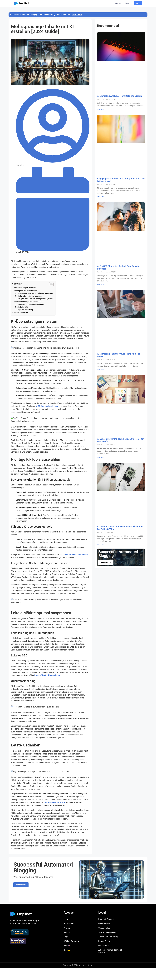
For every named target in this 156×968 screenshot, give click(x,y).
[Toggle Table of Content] (50, 284)
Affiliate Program (71, 941)
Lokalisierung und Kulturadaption (31, 304)
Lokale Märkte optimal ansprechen (28, 302)
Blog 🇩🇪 (67, 950)
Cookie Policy (104, 928)
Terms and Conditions (107, 932)
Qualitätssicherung (25, 310)
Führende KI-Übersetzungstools (30, 296)
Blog (127, 3)
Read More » (101, 109)
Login (66, 937)
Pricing (67, 928)
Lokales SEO (23, 307)
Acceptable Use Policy (108, 937)
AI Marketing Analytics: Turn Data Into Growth (119, 96)
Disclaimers (103, 945)
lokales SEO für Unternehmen (47, 675)
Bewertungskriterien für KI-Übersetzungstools (35, 293)
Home (118, 3)
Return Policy (104, 941)
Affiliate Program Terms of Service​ (110, 951)
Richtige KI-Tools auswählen (25, 291)
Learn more (77, 14)
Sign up (67, 932)
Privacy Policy (104, 923)
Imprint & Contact (106, 919)
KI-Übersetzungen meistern (25, 288)
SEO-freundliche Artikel (55, 802)
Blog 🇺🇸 (67, 945)
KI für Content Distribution (47, 406)
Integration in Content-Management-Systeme (35, 299)
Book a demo (69, 923)
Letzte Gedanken (21, 313)
